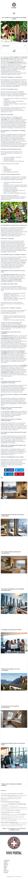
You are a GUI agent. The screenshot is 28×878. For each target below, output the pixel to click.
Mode (5, 866)
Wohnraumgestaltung (9, 825)
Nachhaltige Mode (13, 814)
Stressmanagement (22, 822)
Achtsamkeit (4, 793)
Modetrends (5, 814)
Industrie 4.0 (8, 809)
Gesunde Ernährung (17, 804)
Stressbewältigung (9, 822)
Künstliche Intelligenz (14, 810)
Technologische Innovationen (17, 824)
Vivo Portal (6, 860)
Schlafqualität (21, 817)
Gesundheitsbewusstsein (13, 806)
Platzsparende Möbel (20, 815)
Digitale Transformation (15, 797)
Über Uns (6, 870)
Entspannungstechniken (10, 802)
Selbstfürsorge (6, 819)
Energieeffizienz (4, 800)
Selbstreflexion (14, 818)
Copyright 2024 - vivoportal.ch (14, 876)
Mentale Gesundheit (15, 812)
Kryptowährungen (4, 810)
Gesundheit (4, 806)
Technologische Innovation (5, 824)
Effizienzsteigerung (15, 798)
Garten (4, 828)
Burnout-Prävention (4, 797)
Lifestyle (6, 864)
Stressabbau (13, 820)
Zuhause (6, 861)
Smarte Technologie (5, 820)
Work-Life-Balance (19, 825)
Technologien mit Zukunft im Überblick (11, 629)
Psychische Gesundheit (14, 817)
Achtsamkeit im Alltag (15, 793)
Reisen (5, 867)
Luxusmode (5, 812)
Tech (5, 869)
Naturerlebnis (3, 815)
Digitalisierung (5, 798)
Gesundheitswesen (14, 807)
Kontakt (6, 872)
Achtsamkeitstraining (8, 795)
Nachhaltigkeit (22, 814)
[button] (14, 13)
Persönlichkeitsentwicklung (11, 815)
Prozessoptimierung (5, 817)
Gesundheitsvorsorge (5, 807)
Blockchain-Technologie (21, 795)
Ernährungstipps (4, 804)
